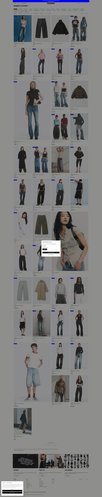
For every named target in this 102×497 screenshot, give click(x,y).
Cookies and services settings (12, 494)
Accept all (12, 490)
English (45, 249)
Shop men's (53, 1)
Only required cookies (12, 492)
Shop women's (49, 1)
